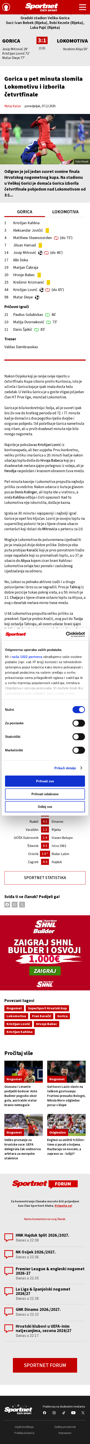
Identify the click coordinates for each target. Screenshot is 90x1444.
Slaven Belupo (62, 837)
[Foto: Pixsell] (45, 139)
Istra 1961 (59, 845)
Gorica (11, 41)
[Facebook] (7, 904)
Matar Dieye (23, 297)
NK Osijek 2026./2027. (36, 1252)
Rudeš (33, 821)
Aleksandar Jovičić (28, 230)
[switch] (79, 723)
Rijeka (56, 829)
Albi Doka (20, 260)
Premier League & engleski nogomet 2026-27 (50, 1271)
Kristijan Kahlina (26, 223)
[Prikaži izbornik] (82, 7)
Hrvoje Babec (24, 275)
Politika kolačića (24, 1433)
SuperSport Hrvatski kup (47, 1008)
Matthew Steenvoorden (32, 238)
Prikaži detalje (65, 768)
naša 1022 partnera (27, 656)
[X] (22, 904)
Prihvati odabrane (45, 794)
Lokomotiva (72, 41)
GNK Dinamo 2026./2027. (38, 1310)
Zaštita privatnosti (65, 1427)
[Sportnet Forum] (45, 1184)
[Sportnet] (41, 7)
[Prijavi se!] (6, 7)
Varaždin (32, 829)
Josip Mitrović (24, 252)
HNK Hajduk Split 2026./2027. (42, 1235)
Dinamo (57, 821)
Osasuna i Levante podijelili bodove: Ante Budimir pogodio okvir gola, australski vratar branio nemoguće (20, 1095)
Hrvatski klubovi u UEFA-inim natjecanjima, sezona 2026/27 (43, 1329)
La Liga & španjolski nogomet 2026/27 (43, 1291)
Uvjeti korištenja (24, 1427)
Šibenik (32, 845)
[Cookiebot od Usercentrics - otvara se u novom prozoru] (66, 634)
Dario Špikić (22, 329)
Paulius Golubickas (28, 314)
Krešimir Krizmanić (28, 282)
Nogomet (14, 1008)
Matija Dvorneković (28, 322)
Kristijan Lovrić (25, 290)
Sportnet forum (45, 1365)
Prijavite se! (63, 1206)
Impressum (65, 1433)
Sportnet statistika (45, 878)
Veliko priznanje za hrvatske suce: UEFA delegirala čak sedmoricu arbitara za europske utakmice (22, 1149)
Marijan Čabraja (25, 267)
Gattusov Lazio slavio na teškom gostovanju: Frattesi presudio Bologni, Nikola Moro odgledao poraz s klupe (66, 1095)
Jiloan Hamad (24, 245)
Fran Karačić (41, 1016)
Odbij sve (45, 807)
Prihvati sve (45, 781)
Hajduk (57, 862)
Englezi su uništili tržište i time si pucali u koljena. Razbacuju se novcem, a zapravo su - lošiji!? (65, 1147)
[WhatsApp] (14, 904)
